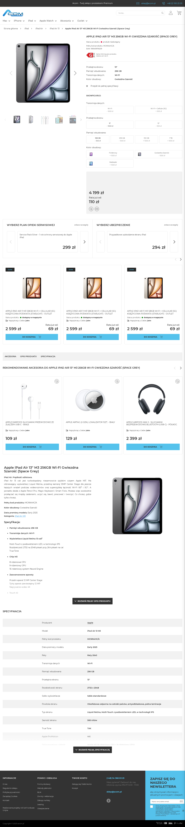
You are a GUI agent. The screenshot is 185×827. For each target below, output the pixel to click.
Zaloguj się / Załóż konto (82, 784)
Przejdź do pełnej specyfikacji (104, 86)
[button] (171, 13)
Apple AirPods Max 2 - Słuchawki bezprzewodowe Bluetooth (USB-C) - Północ (151, 423)
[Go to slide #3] (44, 119)
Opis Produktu (28, 356)
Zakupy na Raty (43, 800)
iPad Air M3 (20, 516)
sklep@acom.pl (148, 3)
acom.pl (20, 824)
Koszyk (75, 788)
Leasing (40, 804)
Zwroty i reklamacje (45, 796)
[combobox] (140, 13)
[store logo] (13, 13)
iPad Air (39, 28)
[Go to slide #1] (16, 119)
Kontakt (6, 800)
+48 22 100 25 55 (174, 3)
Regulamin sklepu (10, 788)
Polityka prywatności (11, 792)
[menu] (92, 21)
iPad (27, 28)
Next (84, 242)
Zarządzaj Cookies (10, 796)
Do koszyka (29, 337)
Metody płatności (44, 788)
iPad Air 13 (54, 28)
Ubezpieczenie (43, 808)
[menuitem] (6, 20)
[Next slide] (75, 73)
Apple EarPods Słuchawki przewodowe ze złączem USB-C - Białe (30, 423)
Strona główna (11, 28)
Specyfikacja (48, 356)
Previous (11, 242)
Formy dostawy (43, 784)
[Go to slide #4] (59, 119)
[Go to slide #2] (30, 119)
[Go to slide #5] (73, 119)
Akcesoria (10, 356)
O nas (5, 784)
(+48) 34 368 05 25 (115, 778)
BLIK (39, 792)
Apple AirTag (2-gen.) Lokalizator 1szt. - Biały (90, 422)
